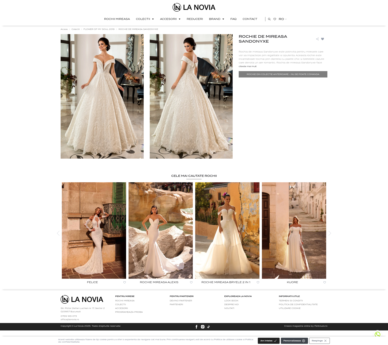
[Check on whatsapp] (377, 334)
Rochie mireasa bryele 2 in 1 (225, 282)
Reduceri (195, 19)
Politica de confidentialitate (298, 304)
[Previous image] (58, 233)
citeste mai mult (248, 66)
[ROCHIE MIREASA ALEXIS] (161, 230)
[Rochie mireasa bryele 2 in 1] (227, 230)
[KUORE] (294, 230)
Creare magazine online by (305, 326)
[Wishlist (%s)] (274, 19)
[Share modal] (317, 39)
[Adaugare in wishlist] (124, 282)
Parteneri (176, 304)
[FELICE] (94, 230)
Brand (214, 19)
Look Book (231, 301)
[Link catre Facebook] (196, 327)
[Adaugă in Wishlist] (324, 39)
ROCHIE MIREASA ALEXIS (159, 282)
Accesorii (168, 19)
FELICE (92, 282)
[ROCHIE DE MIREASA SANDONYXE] (194, 7)
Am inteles (266, 341)
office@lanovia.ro (70, 319)
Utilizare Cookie (290, 308)
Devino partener (181, 301)
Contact (250, 19)
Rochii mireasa (117, 19)
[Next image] (329, 233)
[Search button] (269, 19)
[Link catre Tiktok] (208, 326)
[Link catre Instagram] (203, 327)
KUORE (292, 282)
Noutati (229, 308)
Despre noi (231, 304)
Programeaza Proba (129, 312)
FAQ (233, 19)
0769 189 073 (69, 316)
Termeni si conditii (291, 301)
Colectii (143, 19)
